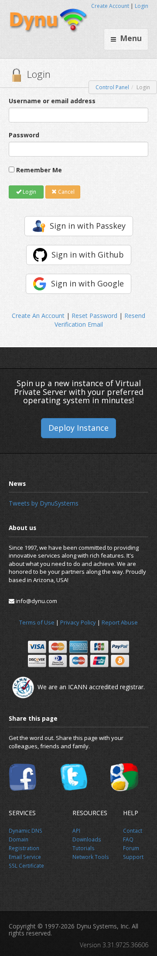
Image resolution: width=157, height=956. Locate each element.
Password (24, 135)
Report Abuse (120, 622)
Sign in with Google (87, 283)
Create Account (110, 6)
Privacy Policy (78, 622)
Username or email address (52, 101)
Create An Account (38, 315)
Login (141, 6)
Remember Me (39, 170)
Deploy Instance (78, 427)
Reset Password (94, 315)
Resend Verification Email (100, 319)
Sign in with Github (87, 254)
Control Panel (112, 87)
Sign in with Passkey (88, 225)
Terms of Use (37, 622)
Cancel (66, 191)
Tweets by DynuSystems (43, 503)
